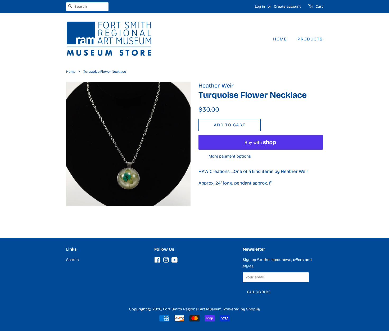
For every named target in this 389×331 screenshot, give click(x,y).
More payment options (230, 156)
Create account (287, 6)
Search (72, 260)
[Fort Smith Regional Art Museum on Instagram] (166, 261)
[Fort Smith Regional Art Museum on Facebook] (157, 261)
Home (280, 39)
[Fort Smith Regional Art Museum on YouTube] (174, 261)
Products (310, 39)
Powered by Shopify (241, 309)
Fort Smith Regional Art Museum (192, 309)
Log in (260, 6)
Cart (319, 6)
